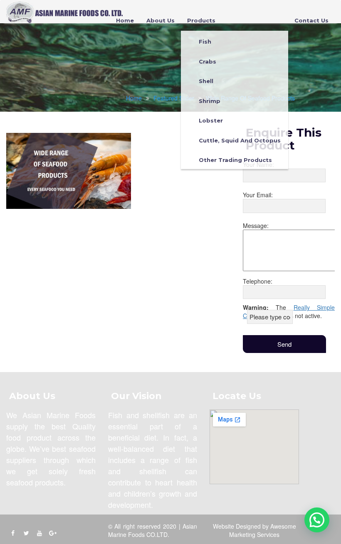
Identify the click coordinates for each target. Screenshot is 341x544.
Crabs (207, 61)
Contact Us (311, 20)
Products (201, 20)
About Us (160, 20)
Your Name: (258, 164)
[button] (316, 519)
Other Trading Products (235, 160)
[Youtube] (39, 532)
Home (125, 20)
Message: (256, 225)
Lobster (211, 120)
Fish (205, 41)
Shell (206, 81)
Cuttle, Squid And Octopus (240, 140)
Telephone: (257, 281)
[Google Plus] (52, 532)
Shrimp (209, 101)
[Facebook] (13, 532)
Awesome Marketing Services (262, 530)
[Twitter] (26, 532)
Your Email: (258, 195)
